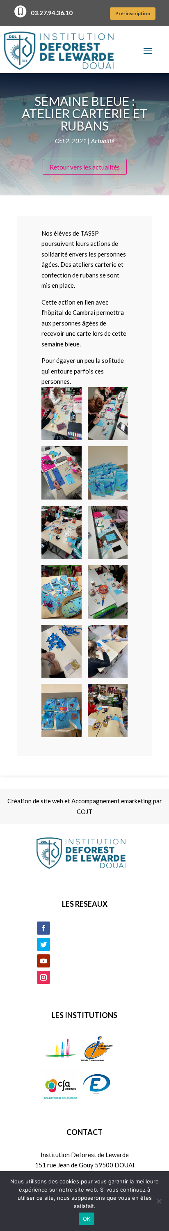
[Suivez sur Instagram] (43, 977)
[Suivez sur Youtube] (43, 960)
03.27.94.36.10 (52, 12)
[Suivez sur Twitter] (43, 944)
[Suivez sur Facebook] (43, 928)
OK (87, 1218)
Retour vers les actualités (85, 167)
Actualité (102, 140)
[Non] (159, 1201)
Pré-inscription (132, 13)
